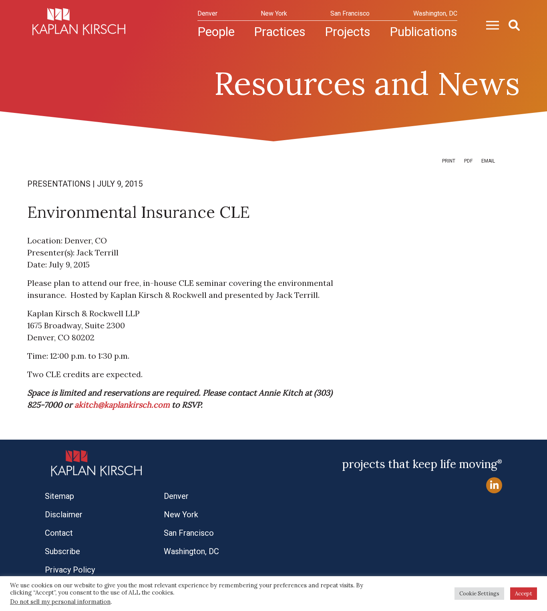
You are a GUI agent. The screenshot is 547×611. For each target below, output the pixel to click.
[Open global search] (511, 24)
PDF (468, 161)
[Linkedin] (494, 485)
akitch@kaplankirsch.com (122, 405)
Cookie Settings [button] (479, 593)
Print (448, 161)
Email (488, 161)
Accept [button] (523, 593)
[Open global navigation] (489, 24)
